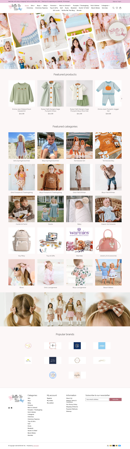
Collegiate (31, 414)
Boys (29, 400)
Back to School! (32, 407)
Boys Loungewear (79, 287)
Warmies (105, 8)
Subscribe (115, 399)
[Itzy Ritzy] (28, 360)
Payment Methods (72, 409)
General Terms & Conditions (71, 401)
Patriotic (30, 405)
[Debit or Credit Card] (113, 446)
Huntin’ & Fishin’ (84, 8)
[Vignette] (77, 375)
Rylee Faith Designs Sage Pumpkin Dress (50, 110)
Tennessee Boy (108, 161)
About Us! (69, 398)
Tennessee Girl (79, 161)
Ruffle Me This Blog (68, 10)
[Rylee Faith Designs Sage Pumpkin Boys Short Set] (79, 93)
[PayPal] (111, 446)
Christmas (30, 8)
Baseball (74, 8)
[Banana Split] (28, 346)
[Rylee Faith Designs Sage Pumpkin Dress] (50, 93)
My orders (50, 400)
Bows (22, 287)
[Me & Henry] (53, 360)
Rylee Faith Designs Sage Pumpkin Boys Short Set (79, 110)
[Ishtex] (102, 346)
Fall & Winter (95, 5)
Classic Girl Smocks (108, 224)
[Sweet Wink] (102, 360)
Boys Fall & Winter (108, 192)
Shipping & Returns (72, 407)
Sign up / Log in (117, 1)
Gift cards (56, 10)
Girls (29, 398)
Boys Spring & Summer (50, 161)
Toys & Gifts (54, 8)
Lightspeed (36, 445)
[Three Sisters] (53, 375)
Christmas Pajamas (41, 8)
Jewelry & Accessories (108, 256)
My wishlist (50, 403)
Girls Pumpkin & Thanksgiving (22, 192)
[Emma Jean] (77, 346)
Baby (79, 224)
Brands (79, 10)
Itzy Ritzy (21, 256)
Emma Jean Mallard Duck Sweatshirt (21, 110)
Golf (61, 8)
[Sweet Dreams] (77, 360)
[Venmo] (119, 446)
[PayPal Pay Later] (116, 446)
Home (27, 5)
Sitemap (68, 411)
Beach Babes (95, 8)
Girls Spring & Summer (21, 161)
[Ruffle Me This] (15, 8)
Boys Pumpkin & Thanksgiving (50, 192)
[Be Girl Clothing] (53, 346)
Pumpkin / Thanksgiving (80, 5)
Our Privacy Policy (71, 404)
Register (49, 398)
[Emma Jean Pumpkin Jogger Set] (108, 93)
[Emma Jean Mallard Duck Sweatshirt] (21, 93)
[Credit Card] (108, 446)
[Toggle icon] (113, 8)
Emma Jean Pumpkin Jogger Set (108, 110)
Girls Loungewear (50, 287)
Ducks (67, 8)
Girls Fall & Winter (79, 192)
